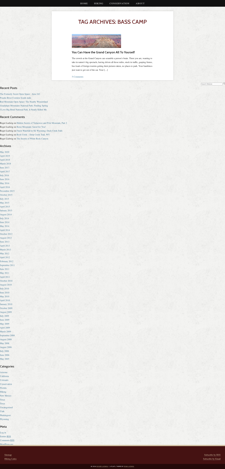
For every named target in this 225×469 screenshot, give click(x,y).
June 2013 (4, 241)
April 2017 (5, 171)
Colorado (4, 379)
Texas (2, 399)
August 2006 (6, 347)
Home (84, 3)
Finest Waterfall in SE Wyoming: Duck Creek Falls (39, 130)
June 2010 (4, 292)
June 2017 (4, 167)
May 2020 (4, 151)
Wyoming (4, 419)
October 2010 (6, 280)
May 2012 (4, 253)
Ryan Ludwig (129, 466)
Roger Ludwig (102, 466)
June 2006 (4, 354)
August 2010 (6, 284)
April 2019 (5, 155)
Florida (3, 387)
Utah (2, 411)
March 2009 (5, 331)
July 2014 (4, 218)
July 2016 (4, 175)
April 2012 (5, 257)
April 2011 (5, 276)
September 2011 (7, 265)
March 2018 (5, 163)
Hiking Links (10, 458)
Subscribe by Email (212, 458)
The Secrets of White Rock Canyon (32, 138)
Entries (5, 436)
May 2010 (4, 296)
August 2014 (6, 214)
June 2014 (4, 222)
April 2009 (5, 327)
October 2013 (6, 233)
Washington (5, 415)
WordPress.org (6, 444)
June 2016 (4, 179)
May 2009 (4, 323)
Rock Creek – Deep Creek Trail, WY (33, 134)
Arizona (3, 372)
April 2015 (5, 206)
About (140, 3)
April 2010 (5, 300)
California (4, 376)
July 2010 (4, 288)
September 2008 (7, 335)
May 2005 (4, 358)
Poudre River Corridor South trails (15, 97)
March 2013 (5, 249)
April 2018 (5, 159)
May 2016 (4, 183)
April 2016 (5, 187)
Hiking (98, 3)
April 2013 (5, 245)
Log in (3, 432)
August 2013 (6, 237)
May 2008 (4, 343)
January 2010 (6, 304)
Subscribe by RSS (212, 454)
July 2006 (4, 350)
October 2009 (6, 308)
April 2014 (5, 230)
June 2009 (4, 319)
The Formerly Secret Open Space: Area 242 (20, 93)
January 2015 (6, 210)
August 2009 (6, 311)
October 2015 (6, 194)
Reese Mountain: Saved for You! (31, 126)
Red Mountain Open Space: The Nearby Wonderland (24, 101)
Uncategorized (6, 407)
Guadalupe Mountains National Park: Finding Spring (24, 105)
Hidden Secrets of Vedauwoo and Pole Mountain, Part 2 (42, 122)
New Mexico (5, 395)
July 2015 (4, 198)
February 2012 (6, 261)
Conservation (119, 3)
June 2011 (4, 268)
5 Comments (77, 76)
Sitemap (8, 454)
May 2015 (4, 202)
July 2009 (4, 315)
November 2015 (7, 190)
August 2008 (6, 339)
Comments (7, 440)
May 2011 (4, 272)
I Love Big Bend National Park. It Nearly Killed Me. (23, 109)
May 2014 (4, 226)
